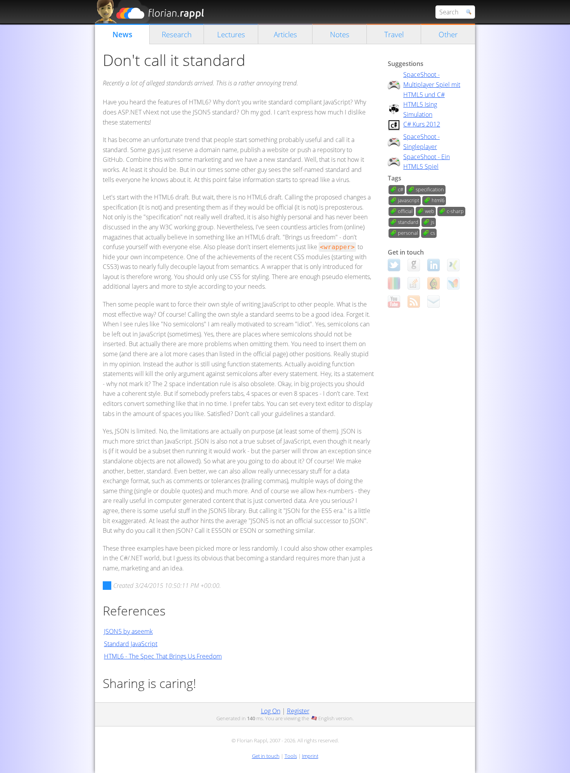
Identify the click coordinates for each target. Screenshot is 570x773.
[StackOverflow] (414, 283)
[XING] (453, 265)
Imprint (310, 755)
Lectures (231, 34)
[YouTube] (394, 301)
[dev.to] (394, 283)
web (429, 211)
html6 (438, 200)
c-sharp (455, 211)
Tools (291, 755)
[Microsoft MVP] (453, 283)
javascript (408, 200)
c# (400, 189)
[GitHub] (414, 265)
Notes (339, 34)
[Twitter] (394, 265)
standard (408, 221)
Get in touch (266, 755)
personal (408, 232)
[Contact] (433, 301)
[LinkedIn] (433, 265)
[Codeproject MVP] (433, 283)
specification (430, 189)
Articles (285, 34)
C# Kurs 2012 (421, 124)
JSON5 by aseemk (128, 631)
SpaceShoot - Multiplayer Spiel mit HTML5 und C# (431, 84)
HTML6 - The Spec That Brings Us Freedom (163, 656)
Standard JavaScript (130, 644)
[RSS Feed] (414, 301)
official (405, 211)
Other (448, 34)
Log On (270, 711)
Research (177, 34)
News (122, 34)
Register (298, 711)
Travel (394, 34)
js (432, 221)
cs (432, 232)
